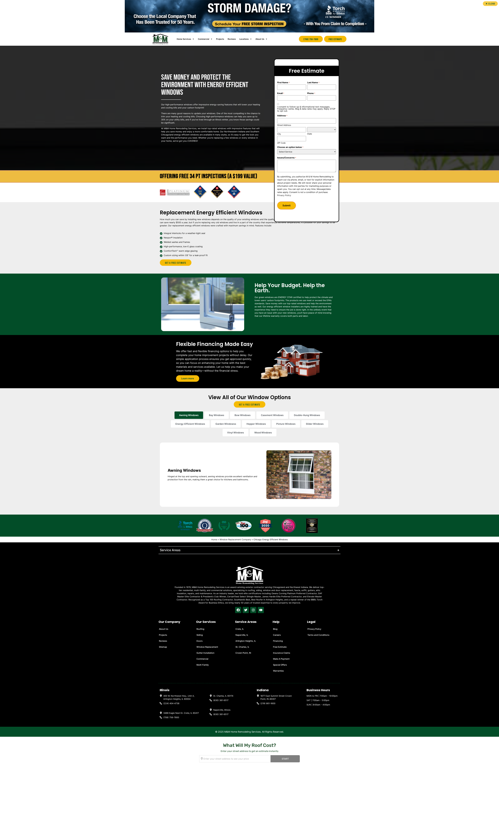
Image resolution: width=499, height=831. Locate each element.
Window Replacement (207, 647)
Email (280, 93)
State (309, 134)
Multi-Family (202, 665)
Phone (311, 93)
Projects (220, 39)
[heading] (179, 697)
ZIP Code (281, 143)
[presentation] (238, 610)
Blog (275, 629)
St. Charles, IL (242, 647)
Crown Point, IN (243, 653)
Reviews (232, 39)
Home (214, 539)
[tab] (189, 415)
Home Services (184, 39)
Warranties (278, 670)
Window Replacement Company (235, 539)
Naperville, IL (241, 635)
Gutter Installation (205, 653)
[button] (490, 3)
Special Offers (280, 665)
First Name (283, 82)
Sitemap (163, 647)
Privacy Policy (284, 195)
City (279, 134)
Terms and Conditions (318, 635)
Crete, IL (239, 629)
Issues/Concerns (286, 158)
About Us (259, 39)
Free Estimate (280, 647)
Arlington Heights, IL (245, 641)
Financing (278, 641)
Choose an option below (290, 147)
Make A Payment (281, 659)
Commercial (202, 659)
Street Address (284, 125)
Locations (244, 39)
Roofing (200, 629)
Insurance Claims (281, 653)
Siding (199, 635)
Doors (199, 641)
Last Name (313, 82)
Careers (277, 635)
